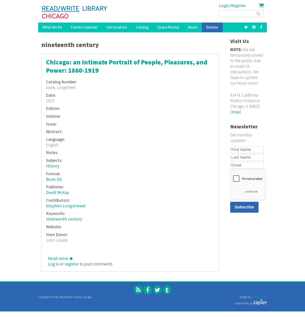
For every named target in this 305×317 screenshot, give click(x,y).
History (52, 166)
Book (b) (54, 179)
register (72, 264)
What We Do (52, 27)
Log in (53, 264)
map (236, 112)
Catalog (142, 27)
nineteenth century (64, 219)
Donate (212, 27)
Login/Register (232, 6)
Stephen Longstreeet (66, 206)
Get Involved (117, 27)
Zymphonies (259, 297)
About (192, 27)
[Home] (74, 12)
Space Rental (168, 27)
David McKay (57, 193)
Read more (60, 258)
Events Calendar (84, 27)
